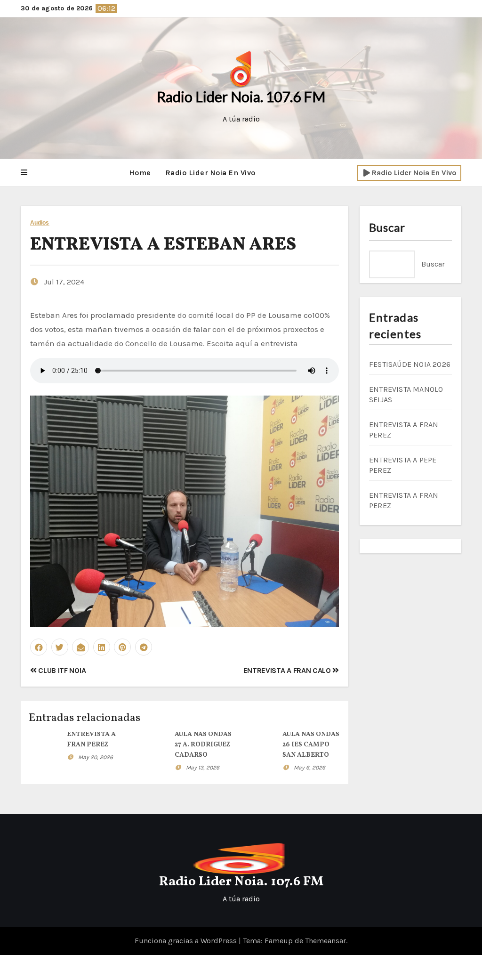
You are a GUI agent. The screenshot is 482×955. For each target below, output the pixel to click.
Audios (39, 223)
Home (140, 172)
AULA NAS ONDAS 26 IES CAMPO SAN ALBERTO (310, 745)
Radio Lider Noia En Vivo (210, 172)
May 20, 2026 (95, 757)
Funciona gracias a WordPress (187, 940)
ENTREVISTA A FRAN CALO (288, 670)
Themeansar (325, 940)
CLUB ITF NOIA (61, 670)
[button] (24, 172)
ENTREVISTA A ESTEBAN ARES (163, 245)
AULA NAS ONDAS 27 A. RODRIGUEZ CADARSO (203, 745)
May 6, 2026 (309, 767)
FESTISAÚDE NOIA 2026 (409, 364)
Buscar (387, 227)
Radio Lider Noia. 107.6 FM (241, 96)
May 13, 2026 (202, 767)
